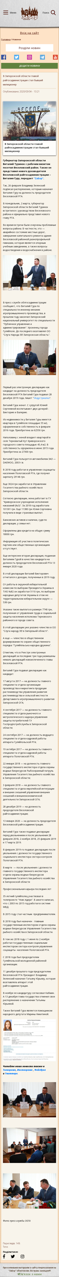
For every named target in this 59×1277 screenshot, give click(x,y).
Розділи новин (29, 48)
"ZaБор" (38, 178)
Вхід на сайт (29, 33)
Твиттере (11, 1073)
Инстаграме (24, 1069)
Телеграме (9, 1069)
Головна (5, 39)
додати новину (29, 65)
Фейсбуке (40, 1069)
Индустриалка (41, 397)
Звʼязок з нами (31, 1274)
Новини (16, 39)
